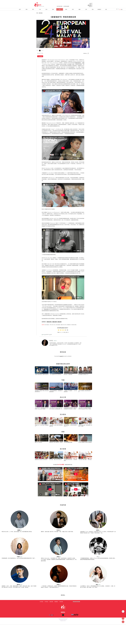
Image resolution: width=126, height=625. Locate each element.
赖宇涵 (18, 584)
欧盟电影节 (47, 334)
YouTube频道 (61, 464)
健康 (79, 9)
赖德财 (19, 530)
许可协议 (46, 601)
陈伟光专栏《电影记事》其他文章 (54, 321)
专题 (26, 9)
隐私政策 (51, 601)
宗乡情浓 (63, 414)
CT (97, 556)
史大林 (46, 309)
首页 (20, 9)
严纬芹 (18, 556)
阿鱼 (97, 584)
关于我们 (41, 601)
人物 (40, 9)
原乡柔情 (63, 449)
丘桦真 (97, 530)
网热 (66, 9)
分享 (86, 9)
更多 (93, 9)
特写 (33, 9)
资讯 (73, 9)
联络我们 (99, 9)
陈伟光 (42, 50)
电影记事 (40, 13)
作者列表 (61, 601)
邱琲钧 (58, 584)
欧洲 (43, 334)
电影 (51, 334)
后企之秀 (63, 397)
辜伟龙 (58, 556)
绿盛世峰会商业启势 (63, 364)
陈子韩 (58, 530)
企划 (46, 9)
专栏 (60, 9)
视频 (53, 9)
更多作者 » (63, 595)
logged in (61, 356)
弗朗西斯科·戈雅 (79, 62)
